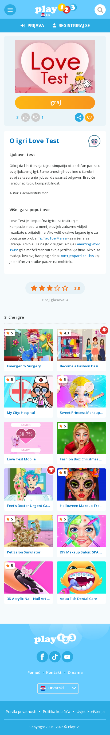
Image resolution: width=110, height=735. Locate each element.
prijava (36, 25)
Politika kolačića (56, 711)
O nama (75, 672)
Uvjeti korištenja (91, 711)
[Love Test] (55, 66)
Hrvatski (56, 687)
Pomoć (34, 672)
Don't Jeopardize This (77, 255)
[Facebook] (42, 656)
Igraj (55, 102)
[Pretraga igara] (100, 9)
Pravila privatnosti (21, 711)
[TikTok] (55, 656)
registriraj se (74, 25)
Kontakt (54, 672)
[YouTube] (67, 656)
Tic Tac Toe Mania (52, 238)
